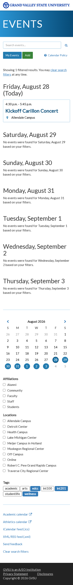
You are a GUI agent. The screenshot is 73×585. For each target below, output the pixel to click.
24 (17, 359)
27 (17, 334)
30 (46, 334)
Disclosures (45, 574)
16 (8, 353)
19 (36, 353)
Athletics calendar (15, 522)
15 (65, 347)
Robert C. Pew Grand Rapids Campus (30, 465)
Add (27, 55)
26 (8, 334)
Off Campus (14, 454)
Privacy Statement (15, 574)
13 (46, 347)
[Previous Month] (8, 322)
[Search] (66, 45)
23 (8, 359)
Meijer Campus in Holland (23, 443)
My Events (12, 55)
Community (14, 390)
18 (27, 353)
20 (46, 353)
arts (25, 488)
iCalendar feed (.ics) (16, 529)
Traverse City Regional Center (26, 471)
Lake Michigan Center (21, 437)
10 (17, 347)
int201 (61, 488)
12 (36, 347)
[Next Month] (65, 322)
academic (11, 488)
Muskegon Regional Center (24, 448)
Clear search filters (16, 551)
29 (36, 334)
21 (55, 353)
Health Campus (16, 432)
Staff (9, 401)
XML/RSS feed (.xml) (16, 536)
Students (12, 407)
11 (27, 347)
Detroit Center (16, 426)
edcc (35, 488)
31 (55, 334)
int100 (47, 488)
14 (55, 347)
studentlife (12, 494)
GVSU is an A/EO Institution (22, 569)
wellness (30, 494)
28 (27, 334)
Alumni (10, 384)
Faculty (11, 396)
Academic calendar (16, 514)
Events (23, 24)
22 (65, 353)
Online (10, 459)
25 (27, 359)
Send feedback (12, 544)
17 (17, 353)
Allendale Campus (18, 421)
